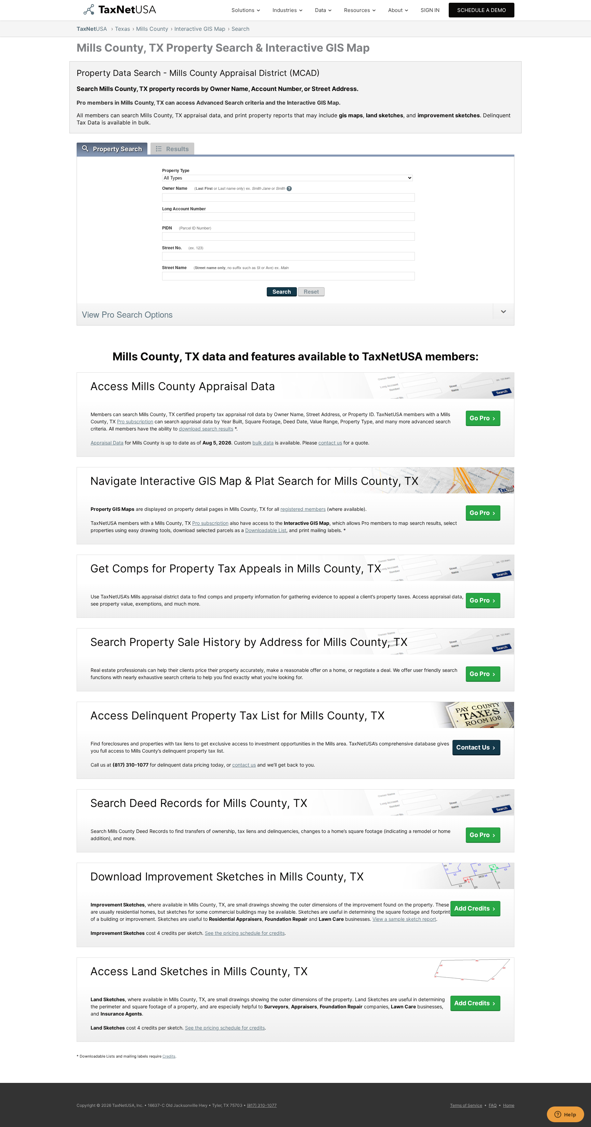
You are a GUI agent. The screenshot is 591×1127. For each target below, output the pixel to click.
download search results (206, 429)
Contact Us (473, 747)
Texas (122, 28)
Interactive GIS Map (199, 28)
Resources (357, 10)
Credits (168, 1056)
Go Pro (480, 418)
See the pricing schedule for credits (245, 933)
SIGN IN (430, 10)
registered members (303, 509)
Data (320, 10)
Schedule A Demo (481, 10)
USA (93, 28)
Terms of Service (466, 1105)
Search (240, 28)
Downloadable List (265, 530)
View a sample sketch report (404, 919)
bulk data (263, 443)
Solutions (243, 10)
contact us (330, 443)
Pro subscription (135, 421)
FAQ (493, 1105)
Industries (285, 10)
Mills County (152, 28)
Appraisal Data (107, 443)
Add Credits (472, 908)
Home (508, 1105)
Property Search (117, 149)
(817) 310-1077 (262, 1105)
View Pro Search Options (127, 314)
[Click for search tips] (289, 189)
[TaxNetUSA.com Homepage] (121, 12)
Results (177, 149)
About (395, 10)
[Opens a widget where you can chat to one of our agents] (565, 1115)
